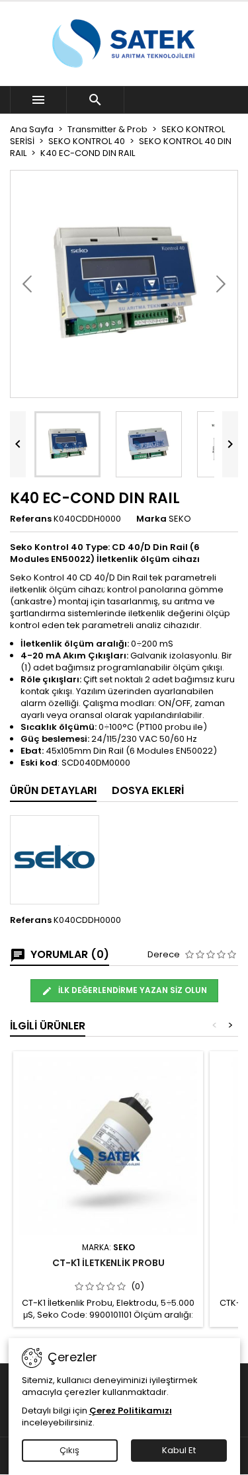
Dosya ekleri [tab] (148, 790)
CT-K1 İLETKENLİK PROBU (108, 1262)
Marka (151, 519)
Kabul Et (179, 1450)
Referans (31, 519)
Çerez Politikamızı (130, 1410)
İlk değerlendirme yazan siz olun (131, 990)
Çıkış (69, 1450)
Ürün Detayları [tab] (53, 790)
